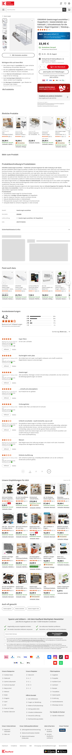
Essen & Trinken (9, 708)
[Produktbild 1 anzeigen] (4, 21)
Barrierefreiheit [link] (63, 746)
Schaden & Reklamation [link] (35, 712)
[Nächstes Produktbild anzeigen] (4, 50)
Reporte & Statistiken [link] (7, 730)
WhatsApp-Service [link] (57, 705)
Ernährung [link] (55, 698)
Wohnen (6, 691)
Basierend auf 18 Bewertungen (12, 324)
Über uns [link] (7, 734)
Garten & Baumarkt (10, 681)
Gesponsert (4, 131)
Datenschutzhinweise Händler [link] (31, 733)
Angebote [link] (55, 675)
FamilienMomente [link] (57, 701)
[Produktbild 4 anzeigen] (4, 37)
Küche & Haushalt (9, 685)
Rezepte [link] (54, 688)
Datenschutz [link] (23, 746)
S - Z (29, 688)
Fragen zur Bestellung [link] (34, 702)
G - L (29, 681)
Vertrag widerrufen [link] (33, 709)
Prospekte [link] (55, 678)
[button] (41, 316)
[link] (61, 3)
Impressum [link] (5, 746)
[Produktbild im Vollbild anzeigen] (22, 34)
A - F (29, 678)
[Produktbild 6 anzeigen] (4, 48)
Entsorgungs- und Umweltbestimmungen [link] (45, 746)
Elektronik (7, 678)
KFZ (5, 705)
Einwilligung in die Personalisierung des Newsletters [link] (37, 645)
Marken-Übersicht (9, 711)
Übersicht (31, 675)
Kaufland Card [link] (56, 681)
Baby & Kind (7, 688)
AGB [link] (30, 746)
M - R (29, 685)
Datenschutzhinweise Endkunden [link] (28, 737)
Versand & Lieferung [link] (34, 715)
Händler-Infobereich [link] (58, 715)
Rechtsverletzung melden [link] (35, 719)
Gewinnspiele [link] (56, 695)
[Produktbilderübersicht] (4, 34)
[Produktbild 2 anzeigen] (4, 26)
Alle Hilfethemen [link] (33, 699)
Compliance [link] (14, 746)
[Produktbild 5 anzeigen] (4, 42)
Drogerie (6, 698)
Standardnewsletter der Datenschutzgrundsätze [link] (32, 640)
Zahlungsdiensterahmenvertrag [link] (31, 729)
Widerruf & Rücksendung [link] (35, 705)
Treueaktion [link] (55, 691)
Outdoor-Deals (8, 675)
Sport (5, 701)
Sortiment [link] (55, 685)
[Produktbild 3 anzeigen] (4, 31)
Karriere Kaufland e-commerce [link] (50, 736)
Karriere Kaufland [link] (49, 730)
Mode (6, 695)
